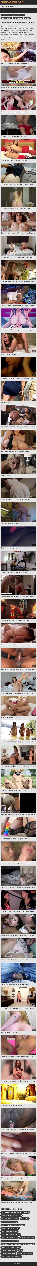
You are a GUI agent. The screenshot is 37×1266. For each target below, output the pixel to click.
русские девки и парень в (10, 1237)
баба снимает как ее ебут (9, 1231)
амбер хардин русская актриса (11, 1256)
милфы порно (19, 15)
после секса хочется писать (10, 1228)
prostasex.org (18, 18)
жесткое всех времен (8, 1253)
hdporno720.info (6, 18)
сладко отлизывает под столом (11, 1244)
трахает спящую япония (9, 1250)
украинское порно (7, 15)
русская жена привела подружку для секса (15, 1212)
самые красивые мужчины (10, 1218)
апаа (20, 1250)
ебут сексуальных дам (27, 1237)
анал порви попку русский (10, 1241)
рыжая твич (24, 1218)
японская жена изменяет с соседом (13, 1225)
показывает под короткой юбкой (12, 1215)
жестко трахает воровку (9, 1222)
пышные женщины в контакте (11, 1234)
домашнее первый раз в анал (11, 1247)
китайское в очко (28, 1244)
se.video (27, 18)
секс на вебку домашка (25, 1253)
